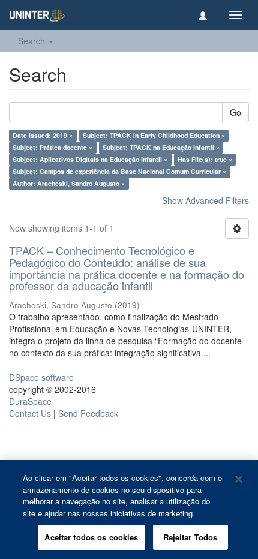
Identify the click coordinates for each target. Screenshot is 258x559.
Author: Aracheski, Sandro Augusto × (69, 183)
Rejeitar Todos (190, 537)
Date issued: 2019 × (43, 135)
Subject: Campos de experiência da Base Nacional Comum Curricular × (119, 171)
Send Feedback (88, 413)
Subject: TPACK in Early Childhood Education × (154, 135)
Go (235, 112)
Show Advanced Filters (205, 200)
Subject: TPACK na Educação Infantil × (161, 147)
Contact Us (30, 413)
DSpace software (41, 377)
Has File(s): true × (205, 159)
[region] (129, 509)
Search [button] (32, 41)
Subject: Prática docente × (52, 147)
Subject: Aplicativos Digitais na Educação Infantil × (90, 159)
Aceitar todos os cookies (91, 537)
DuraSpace (30, 401)
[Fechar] (239, 479)
